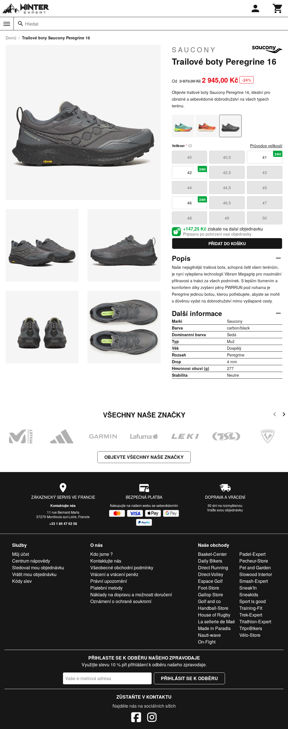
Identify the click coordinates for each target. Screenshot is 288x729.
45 (264, 187)
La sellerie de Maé (216, 621)
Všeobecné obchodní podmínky (121, 567)
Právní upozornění (108, 581)
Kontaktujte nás (63, 505)
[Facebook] (136, 718)
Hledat (31, 24)
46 (196, 201)
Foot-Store (208, 587)
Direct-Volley (210, 574)
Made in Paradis (214, 628)
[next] (284, 415)
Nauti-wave (209, 635)
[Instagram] (152, 718)
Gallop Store (210, 594)
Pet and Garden (255, 567)
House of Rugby (214, 614)
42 (196, 171)
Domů (11, 37)
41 (271, 156)
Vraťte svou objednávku (225, 509)
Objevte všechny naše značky (144, 457)
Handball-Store (213, 608)
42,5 (227, 172)
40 (189, 157)
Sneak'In (248, 587)
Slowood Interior (255, 574)
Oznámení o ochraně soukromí (120, 601)
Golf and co (209, 601)
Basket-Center (212, 554)
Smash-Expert (253, 581)
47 (264, 203)
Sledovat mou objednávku (38, 567)
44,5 (227, 187)
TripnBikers (250, 628)
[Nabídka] (7, 24)
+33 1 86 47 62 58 (63, 523)
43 (264, 172)
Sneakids (248, 594)
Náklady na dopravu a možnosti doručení (131, 594)
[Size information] (190, 146)
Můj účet (20, 554)
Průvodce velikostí (266, 145)
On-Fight (206, 641)
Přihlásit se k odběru (189, 678)
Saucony (194, 49)
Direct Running (213, 567)
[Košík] (278, 8)
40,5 (227, 157)
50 (264, 218)
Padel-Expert (252, 554)
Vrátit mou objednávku (34, 574)
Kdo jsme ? (101, 554)
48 (189, 218)
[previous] (275, 415)
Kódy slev (22, 581)
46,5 (227, 203)
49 (227, 218)
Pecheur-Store (253, 561)
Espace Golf (210, 581)
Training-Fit (250, 608)
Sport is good (252, 601)
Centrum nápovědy (31, 561)
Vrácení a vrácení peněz (114, 574)
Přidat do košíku (227, 243)
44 (189, 187)
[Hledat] (20, 23)
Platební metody (106, 587)
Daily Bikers (210, 561)
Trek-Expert (250, 614)
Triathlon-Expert (255, 621)
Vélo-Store (249, 635)
